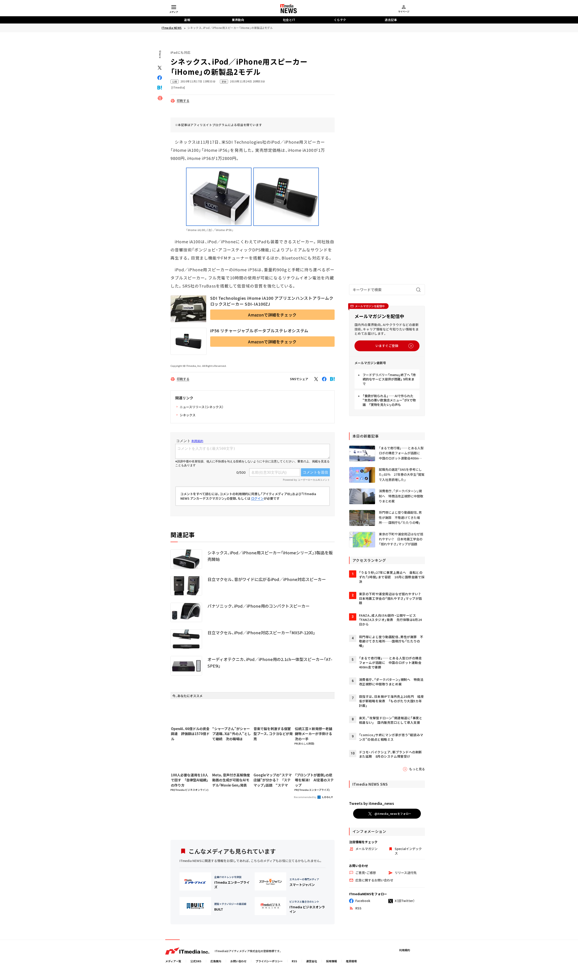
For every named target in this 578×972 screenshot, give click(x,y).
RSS (294, 961)
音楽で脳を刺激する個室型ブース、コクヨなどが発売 (273, 733)
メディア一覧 (173, 961)
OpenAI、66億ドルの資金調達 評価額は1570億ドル (190, 733)
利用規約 (404, 950)
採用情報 (331, 961)
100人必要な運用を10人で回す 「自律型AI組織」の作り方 (189, 780)
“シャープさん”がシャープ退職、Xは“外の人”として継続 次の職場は (231, 733)
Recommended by (305, 797)
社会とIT (289, 20)
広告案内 (215, 961)
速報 (187, 20)
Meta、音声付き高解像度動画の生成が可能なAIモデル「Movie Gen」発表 (231, 780)
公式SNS (195, 961)
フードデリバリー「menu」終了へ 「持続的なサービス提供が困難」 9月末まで (389, 379)
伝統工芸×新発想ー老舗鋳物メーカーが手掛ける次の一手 (313, 733)
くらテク (340, 20)
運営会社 (311, 961)
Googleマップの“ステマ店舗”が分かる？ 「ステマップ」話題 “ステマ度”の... (273, 780)
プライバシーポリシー (269, 961)
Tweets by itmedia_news (371, 803)
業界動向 (238, 20)
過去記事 (391, 20)
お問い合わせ (238, 961)
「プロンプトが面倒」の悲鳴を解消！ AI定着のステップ (314, 780)
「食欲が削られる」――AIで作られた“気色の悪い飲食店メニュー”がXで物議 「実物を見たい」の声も (389, 400)
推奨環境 (351, 961)
